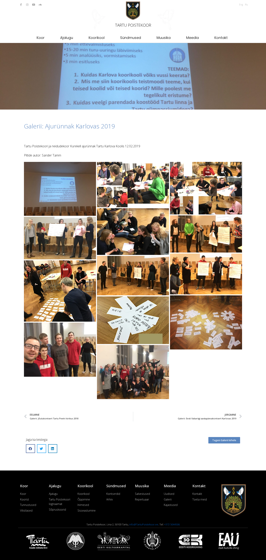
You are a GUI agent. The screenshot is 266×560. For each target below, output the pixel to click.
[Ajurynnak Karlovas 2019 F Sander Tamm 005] (206, 234)
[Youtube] (33, 4)
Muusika (164, 37)
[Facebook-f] (21, 4)
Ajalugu (66, 37)
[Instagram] (27, 4)
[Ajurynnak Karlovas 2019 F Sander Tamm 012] (60, 350)
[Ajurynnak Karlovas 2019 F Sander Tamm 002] (133, 184)
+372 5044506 (172, 524)
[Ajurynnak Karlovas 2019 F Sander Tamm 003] (206, 188)
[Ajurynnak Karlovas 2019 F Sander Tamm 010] (206, 322)
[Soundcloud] (40, 4)
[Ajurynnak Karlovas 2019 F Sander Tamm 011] (133, 320)
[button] (30, 448)
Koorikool (97, 37)
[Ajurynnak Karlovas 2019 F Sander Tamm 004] (133, 231)
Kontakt (221, 37)
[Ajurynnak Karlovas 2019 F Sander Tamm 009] (60, 291)
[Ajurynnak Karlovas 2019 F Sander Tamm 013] (133, 372)
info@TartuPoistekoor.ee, (144, 524)
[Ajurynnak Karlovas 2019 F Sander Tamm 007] (206, 274)
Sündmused (130, 37)
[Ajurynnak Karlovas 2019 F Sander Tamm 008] (133, 276)
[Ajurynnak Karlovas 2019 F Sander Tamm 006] (60, 238)
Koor (41, 37)
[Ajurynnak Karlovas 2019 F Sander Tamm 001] (60, 189)
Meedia (192, 37)
